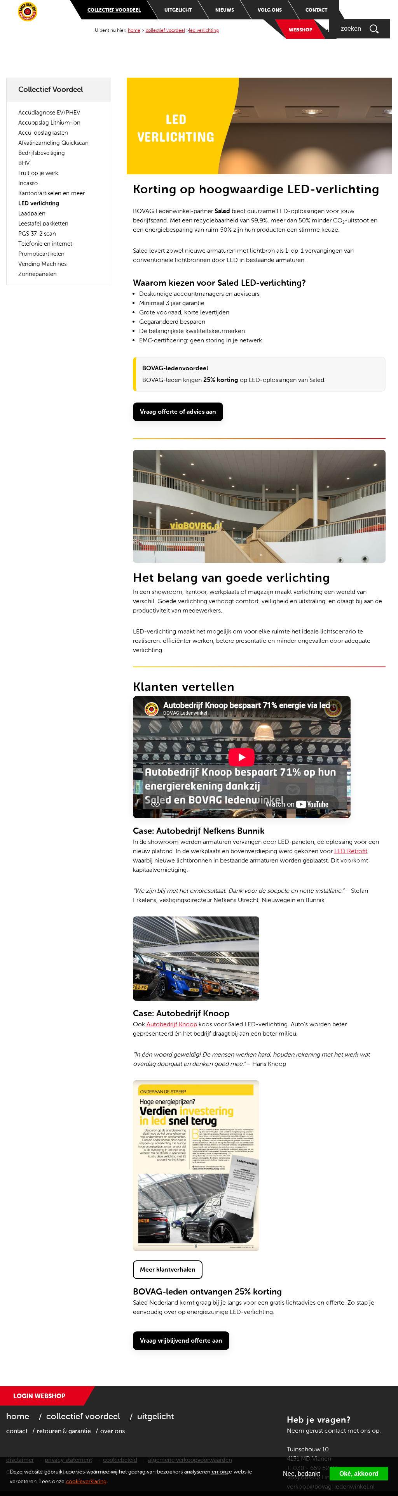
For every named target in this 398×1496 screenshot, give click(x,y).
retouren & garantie (64, 1431)
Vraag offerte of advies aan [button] (178, 411)
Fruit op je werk (38, 173)
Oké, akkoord (359, 1473)
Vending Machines (42, 263)
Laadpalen (31, 213)
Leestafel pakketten (43, 223)
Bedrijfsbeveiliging (41, 152)
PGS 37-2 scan (37, 233)
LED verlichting (204, 30)
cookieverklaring (86, 1481)
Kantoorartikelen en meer (51, 193)
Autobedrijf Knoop (172, 1024)
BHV (24, 163)
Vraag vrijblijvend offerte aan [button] (181, 1340)
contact (17, 1431)
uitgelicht (155, 1416)
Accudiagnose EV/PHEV (49, 112)
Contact (316, 10)
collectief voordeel (83, 1416)
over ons (112, 1431)
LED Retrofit (350, 851)
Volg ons (270, 10)
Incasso (28, 183)
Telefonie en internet (45, 243)
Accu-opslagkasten (43, 132)
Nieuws (224, 10)
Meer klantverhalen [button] (168, 1269)
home (134, 30)
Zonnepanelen (37, 274)
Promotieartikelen (41, 253)
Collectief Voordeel (114, 10)
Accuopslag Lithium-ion (49, 122)
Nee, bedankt (301, 1473)
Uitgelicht (178, 10)
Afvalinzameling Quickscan (53, 142)
